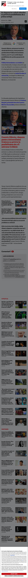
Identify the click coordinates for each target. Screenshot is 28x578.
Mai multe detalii (12, 555)
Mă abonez (23, 8)
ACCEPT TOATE (14, 573)
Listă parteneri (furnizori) (4, 571)
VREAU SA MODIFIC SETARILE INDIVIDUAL (14, 575)
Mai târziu (14, 8)
